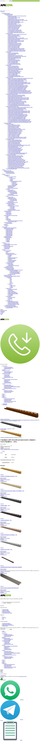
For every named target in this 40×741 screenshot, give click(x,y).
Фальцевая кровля (7, 648)
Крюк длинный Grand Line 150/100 (14, 39)
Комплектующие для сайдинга (11, 254)
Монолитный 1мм (9, 230)
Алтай (11, 284)
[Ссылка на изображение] (5, 596)
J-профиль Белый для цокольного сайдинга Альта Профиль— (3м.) (12, 490)
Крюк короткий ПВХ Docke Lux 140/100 (15, 130)
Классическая (8, 219)
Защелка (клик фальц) (8, 649)
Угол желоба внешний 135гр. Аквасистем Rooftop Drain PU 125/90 (19, 119)
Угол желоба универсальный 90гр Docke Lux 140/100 (17, 138)
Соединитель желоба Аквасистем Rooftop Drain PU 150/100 (18, 86)
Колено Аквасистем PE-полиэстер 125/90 (15, 96)
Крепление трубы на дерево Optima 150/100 (15, 68)
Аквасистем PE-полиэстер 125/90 (11, 94)
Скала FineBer (10, 294)
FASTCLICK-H (8, 213)
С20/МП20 (4, 617)
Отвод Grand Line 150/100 (12, 42)
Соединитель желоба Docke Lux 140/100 (15, 132)
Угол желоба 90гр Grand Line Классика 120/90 (16, 167)
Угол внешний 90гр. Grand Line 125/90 (14, 30)
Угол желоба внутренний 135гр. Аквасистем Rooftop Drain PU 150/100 (20, 92)
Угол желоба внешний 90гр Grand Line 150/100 (16, 49)
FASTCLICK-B (8, 212)
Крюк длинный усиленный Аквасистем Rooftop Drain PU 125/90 (19, 111)
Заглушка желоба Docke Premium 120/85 (14, 141)
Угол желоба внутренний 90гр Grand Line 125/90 (16, 32)
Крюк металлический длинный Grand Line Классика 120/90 (18, 161)
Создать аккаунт (3, 675)
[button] (2, 480)
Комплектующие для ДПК (8, 246)
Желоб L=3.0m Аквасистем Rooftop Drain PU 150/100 (17, 79)
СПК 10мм (8, 238)
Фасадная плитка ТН (11, 274)
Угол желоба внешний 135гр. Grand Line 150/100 (16, 48)
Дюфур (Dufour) (12, 285)
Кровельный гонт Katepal (12, 191)
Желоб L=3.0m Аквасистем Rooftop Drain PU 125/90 (16, 108)
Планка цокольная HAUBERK (15, 271)
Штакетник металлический (8, 171)
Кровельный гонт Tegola (12, 198)
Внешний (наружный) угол (12, 257)
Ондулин (5, 224)
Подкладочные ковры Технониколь (14, 210)
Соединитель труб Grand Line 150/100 (14, 44)
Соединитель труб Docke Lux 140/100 (14, 133)
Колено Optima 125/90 (11, 54)
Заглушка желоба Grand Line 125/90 (14, 17)
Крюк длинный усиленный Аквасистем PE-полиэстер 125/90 (18, 98)
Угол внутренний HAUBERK (15, 273)
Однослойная (12, 207)
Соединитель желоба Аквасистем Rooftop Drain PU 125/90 (18, 115)
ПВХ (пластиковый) (7, 123)
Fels (10, 280)
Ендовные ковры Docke (12, 185)
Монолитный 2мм (9, 231)
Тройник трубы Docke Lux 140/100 (14, 134)
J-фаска (9, 256)
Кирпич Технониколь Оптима (13, 302)
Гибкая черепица (7, 380)
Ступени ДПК (6, 375)
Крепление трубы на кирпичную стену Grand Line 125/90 (17, 20)
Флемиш (11, 287)
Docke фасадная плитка (10, 268)
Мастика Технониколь (12, 209)
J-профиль (10, 255)
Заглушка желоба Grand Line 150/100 (14, 36)
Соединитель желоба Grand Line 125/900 (15, 25)
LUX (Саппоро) (12, 178)
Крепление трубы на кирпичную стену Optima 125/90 (17, 56)
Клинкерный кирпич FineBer (13, 293)
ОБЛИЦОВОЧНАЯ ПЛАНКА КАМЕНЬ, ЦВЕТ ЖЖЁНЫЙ (11, 567)
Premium (11, 179)
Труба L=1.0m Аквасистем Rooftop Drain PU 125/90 (16, 117)
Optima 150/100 (8, 65)
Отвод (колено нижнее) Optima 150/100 (14, 71)
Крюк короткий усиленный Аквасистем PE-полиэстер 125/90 (18, 99)
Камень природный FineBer (12, 292)
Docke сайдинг (10, 263)
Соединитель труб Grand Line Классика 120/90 (16, 165)
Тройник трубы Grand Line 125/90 (13, 27)
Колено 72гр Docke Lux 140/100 (13, 127)
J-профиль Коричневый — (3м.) (6, 520)
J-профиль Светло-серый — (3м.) (6, 549)
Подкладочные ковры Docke (13, 188)
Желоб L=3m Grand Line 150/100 (13, 35)
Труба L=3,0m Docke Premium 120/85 (14, 152)
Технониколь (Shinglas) (10, 203)
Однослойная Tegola (13, 200)
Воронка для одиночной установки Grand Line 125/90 (17, 15)
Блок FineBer (10, 290)
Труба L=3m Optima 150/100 (12, 74)
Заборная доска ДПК (7, 170)
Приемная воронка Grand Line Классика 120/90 (16, 163)
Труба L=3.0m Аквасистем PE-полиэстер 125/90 (16, 103)
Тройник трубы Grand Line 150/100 (14, 45)
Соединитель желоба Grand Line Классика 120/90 (16, 164)
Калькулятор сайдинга (8, 399)
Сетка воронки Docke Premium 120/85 (14, 148)
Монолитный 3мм (9, 232)
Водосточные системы (6, 13)
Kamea (7, 216)
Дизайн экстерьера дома (8, 402)
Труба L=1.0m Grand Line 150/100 (13, 46)
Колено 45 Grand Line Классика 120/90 (14, 157)
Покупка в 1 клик (7, 446)
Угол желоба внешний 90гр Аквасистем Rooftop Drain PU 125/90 (19, 120)
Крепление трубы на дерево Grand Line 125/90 (16, 19)
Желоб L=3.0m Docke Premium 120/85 (14, 139)
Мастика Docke (10, 187)
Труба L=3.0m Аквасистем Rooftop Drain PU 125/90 (16, 118)
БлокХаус (7, 251)
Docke (7, 175)
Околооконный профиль (12, 260)
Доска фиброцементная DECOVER (12, 306)
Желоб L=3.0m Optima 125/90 (13, 52)
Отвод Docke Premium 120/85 (13, 146)
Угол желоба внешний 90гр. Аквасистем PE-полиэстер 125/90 (18, 104)
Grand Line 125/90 (5, 609)
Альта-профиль (8, 296)
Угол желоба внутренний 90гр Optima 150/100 (16, 76)
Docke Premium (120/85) (6, 612)
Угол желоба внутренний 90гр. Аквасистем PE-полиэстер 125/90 (19, 105)
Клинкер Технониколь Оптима (13, 303)
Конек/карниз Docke (11, 186)
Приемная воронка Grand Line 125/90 (14, 24)
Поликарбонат (4, 226)
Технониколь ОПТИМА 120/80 (11, 168)
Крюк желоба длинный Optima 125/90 (14, 57)
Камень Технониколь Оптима (13, 301)
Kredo (7, 217)
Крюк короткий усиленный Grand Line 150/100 (16, 41)
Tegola (7, 196)
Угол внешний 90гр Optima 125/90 (14, 63)
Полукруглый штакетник (10, 173)
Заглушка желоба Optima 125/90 (13, 53)
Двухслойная (12, 206)
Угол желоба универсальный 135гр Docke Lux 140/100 (17, 137)
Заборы (3, 169)
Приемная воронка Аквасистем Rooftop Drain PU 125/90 (17, 114)
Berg (11, 278)
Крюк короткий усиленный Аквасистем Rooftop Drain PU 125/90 (19, 112)
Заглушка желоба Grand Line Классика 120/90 (15, 156)
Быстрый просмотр (3, 481)
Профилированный (7, 236)
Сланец (11, 286)
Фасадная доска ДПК (7, 275)
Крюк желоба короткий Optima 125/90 (14, 58)
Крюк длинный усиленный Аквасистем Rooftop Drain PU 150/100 (19, 82)
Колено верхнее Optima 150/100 (13, 67)
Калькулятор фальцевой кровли (9, 398)
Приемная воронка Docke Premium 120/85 (15, 147)
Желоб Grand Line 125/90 (12, 16)
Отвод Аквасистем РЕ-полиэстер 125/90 (15, 100)
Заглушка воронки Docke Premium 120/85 (15, 140)
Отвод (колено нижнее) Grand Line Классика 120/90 (16, 162)
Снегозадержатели (9, 223)
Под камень (10, 298)
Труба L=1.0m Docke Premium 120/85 (14, 151)
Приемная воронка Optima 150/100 (14, 72)
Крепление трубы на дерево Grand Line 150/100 (16, 37)
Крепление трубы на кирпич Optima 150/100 (15, 69)
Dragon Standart (14, 184)
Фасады (3, 249)
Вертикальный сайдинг (10, 253)
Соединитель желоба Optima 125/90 (14, 60)
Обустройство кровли (8, 222)
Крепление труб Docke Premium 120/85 (14, 144)
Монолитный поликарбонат (9, 228)
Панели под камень (9, 266)
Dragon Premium (14, 183)
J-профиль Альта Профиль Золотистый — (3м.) (8, 437)
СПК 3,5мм (8, 239)
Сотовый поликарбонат (8, 237)
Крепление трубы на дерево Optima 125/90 (15, 55)
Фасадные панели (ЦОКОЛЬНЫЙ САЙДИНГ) (12, 276)
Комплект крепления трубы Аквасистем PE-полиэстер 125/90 (18, 97)
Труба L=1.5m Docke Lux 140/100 (13, 135)
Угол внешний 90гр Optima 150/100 (14, 75)
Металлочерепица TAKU (12, 221)
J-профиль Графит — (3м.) (4, 428)
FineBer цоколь (8, 288)
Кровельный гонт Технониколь (13, 205)
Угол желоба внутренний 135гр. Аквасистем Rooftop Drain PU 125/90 (19, 121)
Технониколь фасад (9, 300)
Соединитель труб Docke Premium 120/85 (15, 150)
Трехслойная (12, 208)
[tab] (21, 451)
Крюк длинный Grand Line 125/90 (13, 21)
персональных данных (22, 676)
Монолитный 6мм (9, 234)
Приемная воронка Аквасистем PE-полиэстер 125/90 (17, 101)
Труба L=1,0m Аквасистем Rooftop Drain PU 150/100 (17, 88)
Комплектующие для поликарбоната (10, 227)
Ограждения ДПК (7, 247)
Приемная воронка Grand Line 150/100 (14, 43)
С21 (3, 618)
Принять (1, 677)
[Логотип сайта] (6, 9)
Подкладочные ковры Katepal (13, 195)
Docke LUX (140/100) (5, 611)
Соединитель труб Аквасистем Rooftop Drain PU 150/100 (17, 87)
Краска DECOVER (9, 307)
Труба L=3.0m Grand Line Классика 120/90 (15, 166)
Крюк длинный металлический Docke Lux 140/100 (16, 129)
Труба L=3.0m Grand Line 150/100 (13, 47)
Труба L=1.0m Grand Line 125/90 (13, 28)
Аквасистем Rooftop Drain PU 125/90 (12, 106)
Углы (9, 299)
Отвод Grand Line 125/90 (12, 23)
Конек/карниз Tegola (11, 197)
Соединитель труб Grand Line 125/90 (14, 26)
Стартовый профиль (11, 261)
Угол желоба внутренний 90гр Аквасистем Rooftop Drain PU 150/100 (19, 93)
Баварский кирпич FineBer (12, 289)
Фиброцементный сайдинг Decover (10, 388)
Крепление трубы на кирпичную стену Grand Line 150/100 (18, 38)
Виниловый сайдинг (7, 250)
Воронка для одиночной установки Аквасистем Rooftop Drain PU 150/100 (20, 78)
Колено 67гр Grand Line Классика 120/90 (15, 158)
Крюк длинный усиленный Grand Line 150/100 (16, 40)
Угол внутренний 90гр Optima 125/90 (14, 64)
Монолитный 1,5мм (9, 229)
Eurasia (11, 177)
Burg (11, 279)
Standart (11, 180)
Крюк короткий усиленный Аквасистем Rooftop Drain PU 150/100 (19, 83)
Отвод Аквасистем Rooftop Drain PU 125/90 (15, 113)
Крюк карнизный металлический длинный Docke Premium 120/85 (19, 145)
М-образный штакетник (10, 172)
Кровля (3, 174)
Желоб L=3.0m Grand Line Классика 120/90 (15, 155)
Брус (7, 252)
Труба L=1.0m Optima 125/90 (13, 61)
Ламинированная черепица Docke (15, 181)
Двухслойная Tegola (13, 199)
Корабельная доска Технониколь (13, 265)
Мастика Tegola (10, 201)
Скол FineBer (10, 295)
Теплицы (3, 242)
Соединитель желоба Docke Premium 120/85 (15, 149)
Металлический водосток (8, 14)
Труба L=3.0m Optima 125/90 (13, 62)
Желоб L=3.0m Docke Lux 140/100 (13, 124)
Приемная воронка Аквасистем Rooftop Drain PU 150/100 (17, 85)
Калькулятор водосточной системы (10, 401)
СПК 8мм (7, 241)
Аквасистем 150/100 (9, 77)
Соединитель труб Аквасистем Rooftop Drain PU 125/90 (17, 116)
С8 (2, 616)
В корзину (2, 446)
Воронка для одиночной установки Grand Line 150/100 (17, 34)
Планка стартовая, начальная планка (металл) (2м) (9, 587)
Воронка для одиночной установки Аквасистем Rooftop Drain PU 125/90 (20, 107)
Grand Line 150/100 (9, 33)
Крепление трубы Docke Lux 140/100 (14, 128)
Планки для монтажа (11, 297)
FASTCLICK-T (8, 214)
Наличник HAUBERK (14, 270)
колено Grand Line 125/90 (12, 18)
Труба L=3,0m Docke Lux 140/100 (13, 136)
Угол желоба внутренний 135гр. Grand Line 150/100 (16, 50)
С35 (3, 619)
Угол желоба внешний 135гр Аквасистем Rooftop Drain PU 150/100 (19, 90)
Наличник (10, 259)
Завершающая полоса (11, 258)
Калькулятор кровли (7, 400)
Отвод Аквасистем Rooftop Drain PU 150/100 (15, 84)
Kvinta (7, 218)
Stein (11, 281)
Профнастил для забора (8, 390)
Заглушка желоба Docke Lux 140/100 (14, 125)
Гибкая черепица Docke (12, 176)
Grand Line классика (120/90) (11, 154)
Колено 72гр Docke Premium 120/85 (14, 143)
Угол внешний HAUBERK (14, 272)
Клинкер (11, 283)
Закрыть (1, 670)
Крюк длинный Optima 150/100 (13, 70)
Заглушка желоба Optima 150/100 (13, 66)
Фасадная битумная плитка (8, 267)
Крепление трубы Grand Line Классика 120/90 (16, 159)
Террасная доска (7, 248)
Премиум (9, 277)
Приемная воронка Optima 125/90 (13, 59)
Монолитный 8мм (9, 235)
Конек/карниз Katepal (11, 190)
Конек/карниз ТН (11, 204)
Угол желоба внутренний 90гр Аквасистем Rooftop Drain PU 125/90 (19, 122)
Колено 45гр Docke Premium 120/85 (14, 142)
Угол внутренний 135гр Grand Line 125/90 (15, 31)
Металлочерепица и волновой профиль (10, 215)
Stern (11, 282)
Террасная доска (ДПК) (6, 245)
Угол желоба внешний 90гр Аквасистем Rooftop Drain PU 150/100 (19, 91)
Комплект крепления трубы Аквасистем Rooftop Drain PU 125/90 (19, 110)
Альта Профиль (10, 264)
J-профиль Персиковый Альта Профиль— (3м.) (8, 534)
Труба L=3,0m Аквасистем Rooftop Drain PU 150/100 (17, 89)
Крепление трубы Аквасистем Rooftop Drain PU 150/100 (17, 81)
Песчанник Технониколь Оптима (13, 304)
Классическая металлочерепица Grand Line (15, 220)
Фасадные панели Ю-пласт (10, 305)
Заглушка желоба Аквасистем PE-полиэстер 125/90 (16, 95)
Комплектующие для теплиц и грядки (10, 244)
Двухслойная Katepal (13, 192)
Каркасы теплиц (7, 243)
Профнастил (6, 225)
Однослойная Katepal (13, 193)
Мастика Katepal (11, 194)
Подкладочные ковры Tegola (13, 202)
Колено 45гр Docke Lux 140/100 (13, 126)
